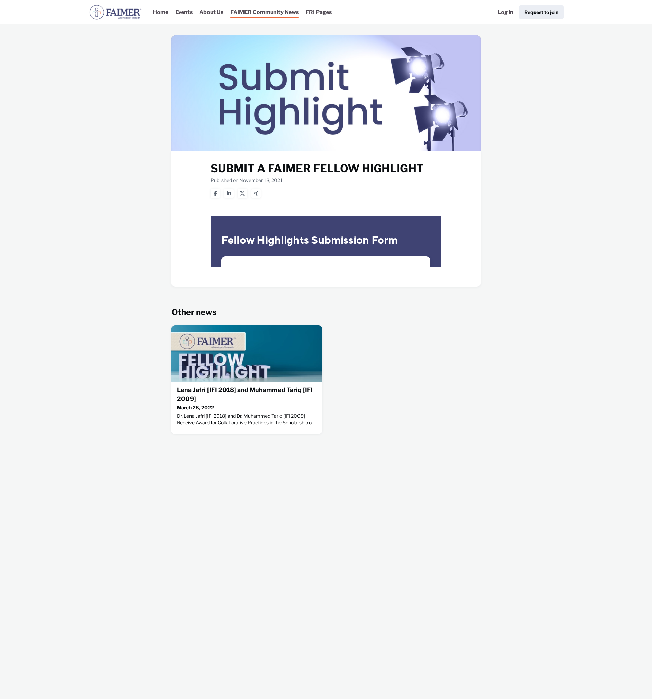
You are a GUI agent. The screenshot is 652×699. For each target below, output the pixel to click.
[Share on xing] (256, 193)
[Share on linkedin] (229, 193)
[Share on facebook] (215, 193)
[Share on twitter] (242, 193)
